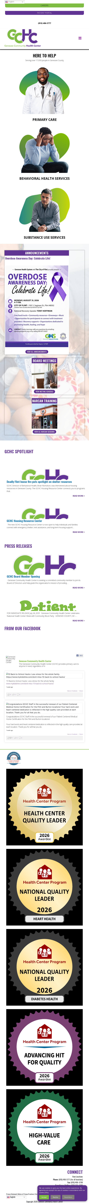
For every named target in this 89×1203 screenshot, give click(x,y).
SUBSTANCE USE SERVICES (44, 237)
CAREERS (44, 5)
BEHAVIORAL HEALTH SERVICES (44, 178)
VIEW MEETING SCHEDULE (44, 391)
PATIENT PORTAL (44, 13)
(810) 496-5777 (44, 23)
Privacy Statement (11, 1194)
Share (81, 691)
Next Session (44, 412)
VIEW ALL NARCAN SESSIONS (44, 431)
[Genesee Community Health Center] (11, 659)
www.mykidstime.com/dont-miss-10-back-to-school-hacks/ (30, 683)
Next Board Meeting (44, 372)
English (11, 1)
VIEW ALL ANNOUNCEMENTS (36, 351)
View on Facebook (72, 691)
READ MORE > (79, 496)
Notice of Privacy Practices (26, 1194)
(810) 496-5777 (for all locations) (71, 1179)
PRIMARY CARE (44, 119)
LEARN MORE (44, 381)
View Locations (77, 1176)
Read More (68, 1197)
